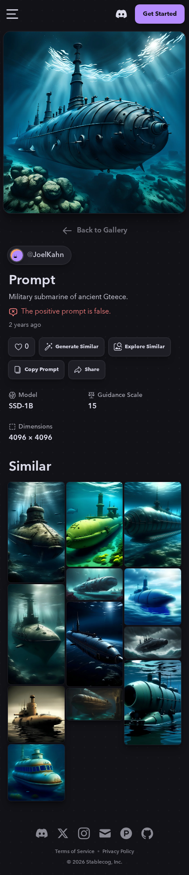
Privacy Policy (118, 851)
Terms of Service (74, 851)
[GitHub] (147, 833)
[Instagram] (83, 833)
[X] (62, 833)
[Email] (105, 833)
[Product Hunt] (126, 833)
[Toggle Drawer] (12, 14)
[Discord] (121, 14)
